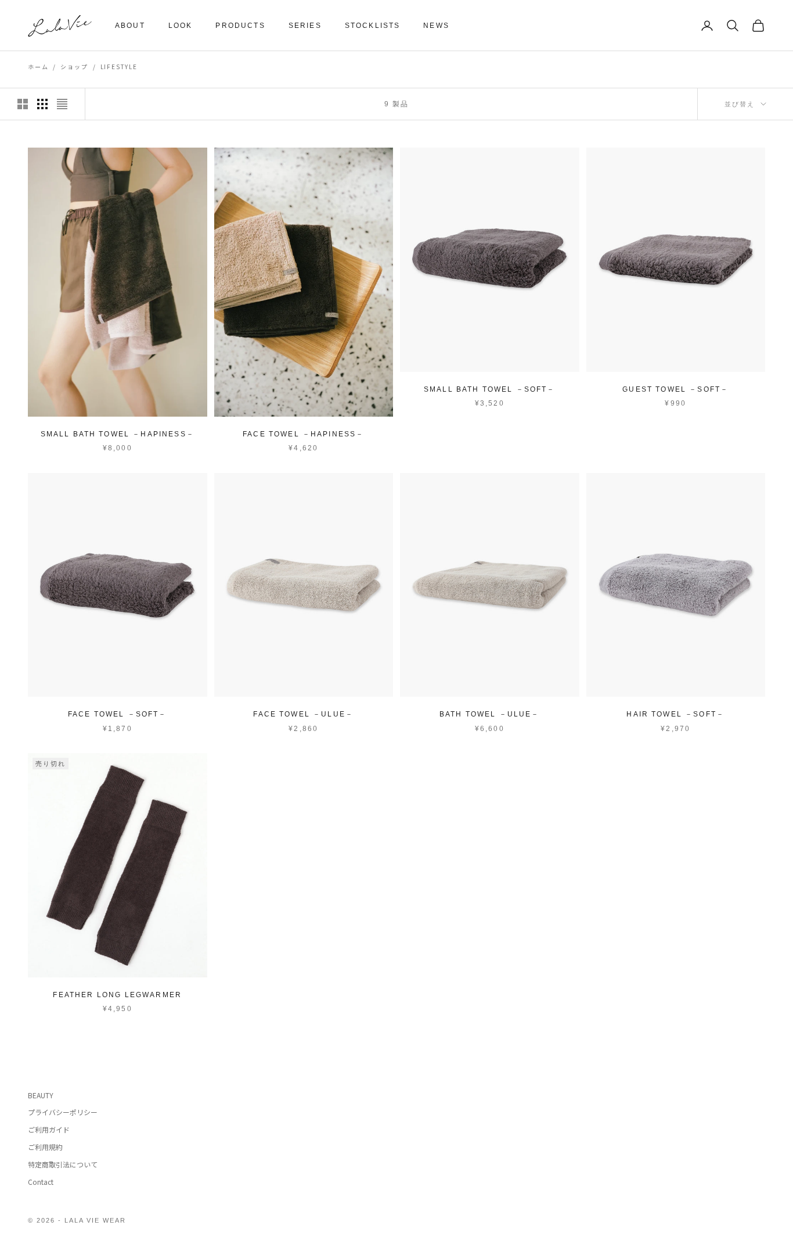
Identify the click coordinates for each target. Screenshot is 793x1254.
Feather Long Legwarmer (117, 995)
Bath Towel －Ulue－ (489, 714)
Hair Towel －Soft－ (675, 714)
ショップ (74, 66)
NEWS (436, 26)
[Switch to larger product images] (22, 104)
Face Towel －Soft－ (117, 714)
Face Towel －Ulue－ (303, 714)
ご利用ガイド (49, 1129)
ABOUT (130, 26)
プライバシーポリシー (63, 1112)
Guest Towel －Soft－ (675, 389)
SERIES (305, 26)
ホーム (38, 66)
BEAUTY (40, 1095)
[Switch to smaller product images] (42, 104)
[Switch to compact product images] (62, 104)
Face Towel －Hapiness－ (303, 434)
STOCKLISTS (373, 26)
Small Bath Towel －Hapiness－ (117, 434)
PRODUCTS (240, 26)
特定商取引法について (63, 1164)
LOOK (180, 26)
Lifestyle (119, 66)
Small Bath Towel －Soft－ (490, 389)
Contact (40, 1182)
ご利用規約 (45, 1147)
